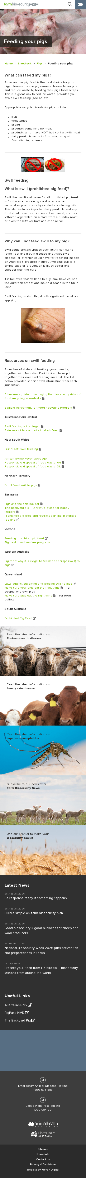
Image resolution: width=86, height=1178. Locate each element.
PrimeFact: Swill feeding (21, 449)
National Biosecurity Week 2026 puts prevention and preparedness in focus (41, 950)
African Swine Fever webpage (26, 458)
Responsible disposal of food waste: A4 (33, 462)
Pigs (40, 63)
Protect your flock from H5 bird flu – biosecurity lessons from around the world (41, 970)
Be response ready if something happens (36, 898)
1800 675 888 (43, 1090)
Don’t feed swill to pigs (21, 485)
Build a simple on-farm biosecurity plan (34, 913)
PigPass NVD (14, 1013)
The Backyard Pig (18, 1020)
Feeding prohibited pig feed (24, 538)
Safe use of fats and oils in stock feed (32, 430)
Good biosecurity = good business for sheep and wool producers (41, 930)
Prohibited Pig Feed (18, 618)
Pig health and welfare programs (28, 542)
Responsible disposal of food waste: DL (33, 466)
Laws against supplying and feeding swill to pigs (38, 583)
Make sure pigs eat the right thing (28, 595)
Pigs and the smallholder (22, 504)
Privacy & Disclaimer (43, 1164)
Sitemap (43, 1149)
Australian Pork (16, 1005)
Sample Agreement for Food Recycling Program (38, 407)
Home (9, 63)
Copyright (43, 1154)
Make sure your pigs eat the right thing (32, 587)
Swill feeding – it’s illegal (22, 426)
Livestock (24, 63)
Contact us (43, 1159)
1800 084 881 (43, 1109)
